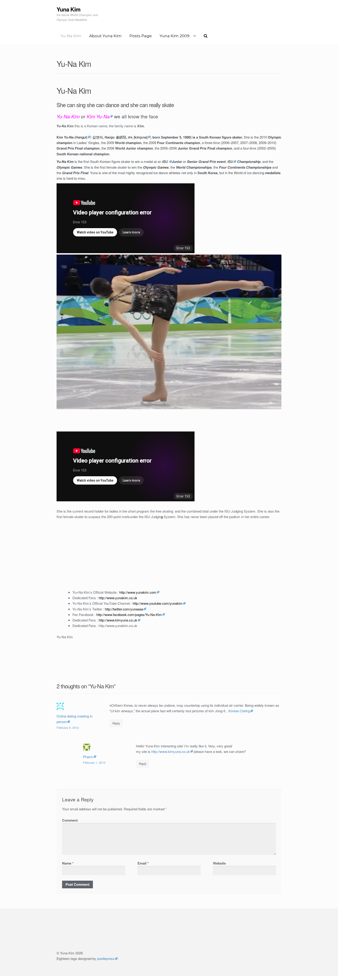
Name (68, 863)
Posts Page (140, 36)
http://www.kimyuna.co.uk (170, 751)
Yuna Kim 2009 (174, 36)
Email (143, 863)
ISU (230, 161)
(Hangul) (80, 137)
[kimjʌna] (140, 137)
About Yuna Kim (105, 36)
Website (219, 863)
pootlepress (106, 958)
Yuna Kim (68, 9)
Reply (116, 723)
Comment (70, 820)
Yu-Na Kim (70, 36)
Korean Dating (239, 710)
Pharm (88, 756)
